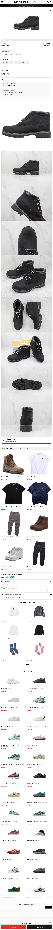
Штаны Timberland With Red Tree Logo (37, 566)
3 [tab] (23, 38)
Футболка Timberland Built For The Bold (37, 506)
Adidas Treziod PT (32, 859)
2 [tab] (21, 38)
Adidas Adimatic (33, 878)
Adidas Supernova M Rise (35, 764)
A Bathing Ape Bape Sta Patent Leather (12, 764)
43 (19, 62)
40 (7, 62)
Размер (5, 59)
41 (11, 62)
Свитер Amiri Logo (6, 638)
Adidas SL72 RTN (37, 821)
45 (27, 62)
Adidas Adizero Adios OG (38, 897)
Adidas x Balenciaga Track (9, 878)
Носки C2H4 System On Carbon (9, 657)
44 (23, 62)
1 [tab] (20, 38)
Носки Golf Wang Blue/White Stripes (36, 657)
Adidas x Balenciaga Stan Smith (35, 688)
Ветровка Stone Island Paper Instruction (37, 618)
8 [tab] (31, 38)
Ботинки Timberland (35, 536)
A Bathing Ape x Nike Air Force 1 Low (10, 746)
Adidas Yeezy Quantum (33, 840)
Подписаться (48, 907)
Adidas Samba (9, 726)
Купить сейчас (39, 927)
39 (3, 62)
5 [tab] (26, 38)
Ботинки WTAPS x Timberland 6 (11, 476)
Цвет (6, 70)
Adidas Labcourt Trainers (9, 707)
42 (15, 62)
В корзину (13, 927)
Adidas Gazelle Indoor (37, 802)
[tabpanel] (26, 23)
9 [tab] (33, 38)
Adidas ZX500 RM (9, 783)
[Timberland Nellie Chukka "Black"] (26, 23)
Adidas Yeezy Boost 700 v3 (9, 821)
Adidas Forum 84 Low (8, 840)
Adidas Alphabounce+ (36, 707)
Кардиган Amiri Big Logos (34, 638)
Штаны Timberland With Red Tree (11, 536)
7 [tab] (30, 38)
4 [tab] (25, 38)
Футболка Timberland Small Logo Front (37, 476)
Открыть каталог (26, 445)
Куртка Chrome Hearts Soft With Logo (11, 618)
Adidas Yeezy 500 (6, 688)
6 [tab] (28, 38)
